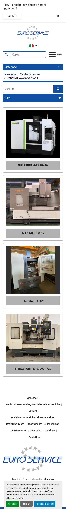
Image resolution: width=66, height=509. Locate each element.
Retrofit (33, 411)
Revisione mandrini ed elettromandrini (32, 417)
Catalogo (50, 430)
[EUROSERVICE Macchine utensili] (33, 458)
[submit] (6, 54)
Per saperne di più (45, 503)
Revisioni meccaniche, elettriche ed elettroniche (33, 404)
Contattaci (34, 437)
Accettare (12, 503)
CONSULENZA (19, 430)
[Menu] (52, 54)
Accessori (32, 398)
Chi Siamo (35, 430)
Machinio (49, 479)
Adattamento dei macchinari (43, 424)
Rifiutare (26, 503)
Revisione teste (15, 424)
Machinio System (21, 479)
